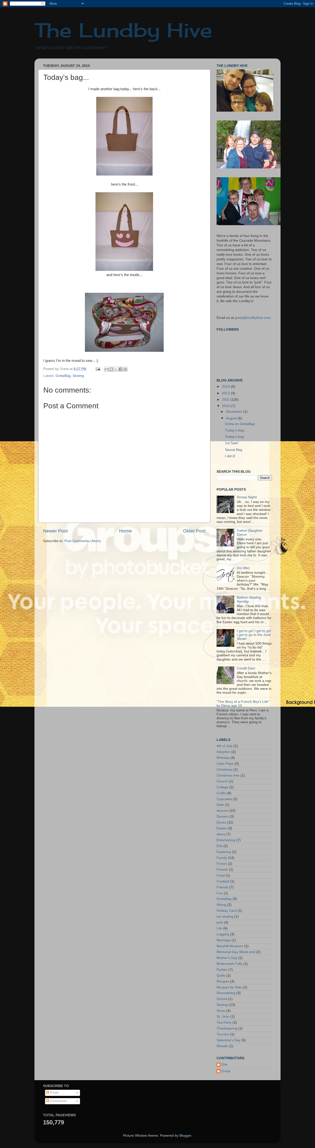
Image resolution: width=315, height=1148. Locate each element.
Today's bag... (236, 430)
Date (220, 805)
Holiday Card (227, 911)
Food (221, 875)
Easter (222, 828)
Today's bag (234, 437)
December (234, 411)
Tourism (223, 1034)
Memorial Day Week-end (236, 952)
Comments (58, 1101)
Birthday (223, 758)
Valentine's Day (228, 1040)
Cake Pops (225, 763)
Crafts (221, 793)
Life (219, 928)
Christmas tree (228, 775)
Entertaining (226, 840)
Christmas (224, 769)
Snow (221, 1011)
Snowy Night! (247, 497)
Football (223, 881)
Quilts (221, 975)
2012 (226, 393)
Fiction (222, 864)
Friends (222, 887)
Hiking (221, 905)
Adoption (223, 752)
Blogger (185, 1135)
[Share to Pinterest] (125, 369)
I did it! (230, 456)
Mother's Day (227, 958)
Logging (223, 934)
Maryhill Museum (230, 946)
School (222, 999)
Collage (222, 787)
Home (125, 530)
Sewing (78, 376)
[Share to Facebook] (120, 369)
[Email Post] (97, 369)
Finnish (222, 869)
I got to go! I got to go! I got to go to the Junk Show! (254, 635)
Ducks (221, 822)
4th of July (225, 746)
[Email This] (106, 369)
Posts (54, 1092)
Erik (219, 846)
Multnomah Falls (229, 964)
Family (222, 858)
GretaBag (63, 376)
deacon (222, 810)
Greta (225, 1071)
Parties (222, 969)
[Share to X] (115, 369)
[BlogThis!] (111, 369)
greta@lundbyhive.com (253, 318)
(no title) (243, 568)
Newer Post (55, 530)
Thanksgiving (227, 1028)
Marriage (224, 940)
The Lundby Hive (123, 30)
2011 (226, 399)
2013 (226, 386)
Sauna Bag (233, 450)
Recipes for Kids (229, 987)
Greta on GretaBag (240, 424)
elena (221, 834)
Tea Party (224, 1022)
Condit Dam (246, 668)
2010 (226, 406)
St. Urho (223, 1016)
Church (222, 781)
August (232, 418)
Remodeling (226, 993)
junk (220, 922)
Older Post (194, 530)
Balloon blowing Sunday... (249, 599)
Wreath (222, 1046)
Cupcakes (224, 799)
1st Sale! (231, 443)
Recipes (223, 981)
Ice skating (225, 916)
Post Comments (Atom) (82, 541)
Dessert (223, 816)
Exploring (224, 852)
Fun (220, 893)
